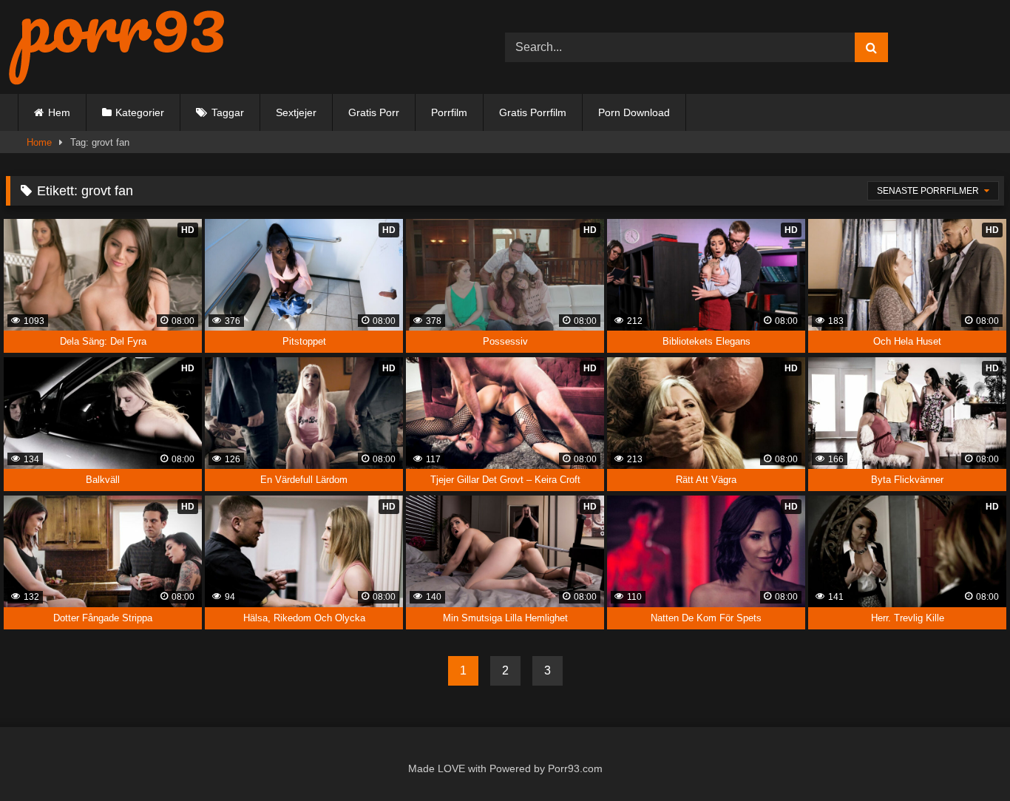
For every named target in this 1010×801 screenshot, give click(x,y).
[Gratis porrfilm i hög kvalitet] (117, 47)
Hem (59, 112)
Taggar (227, 112)
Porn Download (634, 112)
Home (39, 142)
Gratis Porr (373, 112)
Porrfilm (449, 112)
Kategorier (139, 112)
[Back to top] (964, 757)
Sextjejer (296, 112)
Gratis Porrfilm (532, 112)
